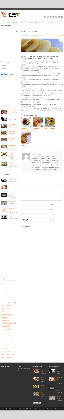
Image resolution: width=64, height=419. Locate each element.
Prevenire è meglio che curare (59, 388)
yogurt (12, 354)
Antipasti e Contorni (12, 22)
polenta (11, 339)
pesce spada (4, 339)
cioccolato (4, 293)
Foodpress (22, 9)
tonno (3, 354)
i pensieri (9, 305)
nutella (3, 332)
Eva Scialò (26, 408)
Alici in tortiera (12, 124)
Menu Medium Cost (6, 326)
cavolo (3, 290)
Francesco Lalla (43, 408)
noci (14, 329)
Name (51, 204)
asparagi (8, 283)
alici (2, 283)
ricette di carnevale (6, 351)
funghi (3, 305)
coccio (13, 296)
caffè (9, 287)
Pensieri (16, 9)
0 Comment (61, 35)
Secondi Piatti (34, 22)
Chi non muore (12, 117)
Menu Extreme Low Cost (7, 314)
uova (7, 354)
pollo (3, 342)
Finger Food (50, 22)
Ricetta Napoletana (6, 345)
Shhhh (10, 216)
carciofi (13, 287)
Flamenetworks (58, 408)
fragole (14, 302)
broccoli (3, 287)
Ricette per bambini (6, 25)
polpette (8, 342)
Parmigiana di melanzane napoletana (11, 154)
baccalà (14, 283)
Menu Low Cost (5, 320)
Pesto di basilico (12, 131)
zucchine (9, 357)
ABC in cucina (28, 9)
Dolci (43, 22)
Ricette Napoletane (36, 9)
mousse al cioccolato (6, 329)
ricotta (13, 351)
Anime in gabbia (12, 201)
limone (3, 308)
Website (52, 215)
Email (51, 209)
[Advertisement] (32, 4)
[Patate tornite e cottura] (42, 45)
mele (3, 311)
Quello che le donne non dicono (59, 379)
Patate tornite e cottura (29, 32)
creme (3, 302)
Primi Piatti (24, 22)
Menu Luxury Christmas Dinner (9, 323)
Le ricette (12, 9)
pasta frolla (9, 332)
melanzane (9, 308)
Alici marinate (11, 138)
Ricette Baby (4, 348)
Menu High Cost (5, 317)
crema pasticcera (10, 299)
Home (2, 9)
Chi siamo (7, 9)
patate (44, 35)
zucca (3, 357)
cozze (3, 299)
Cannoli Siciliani (12, 111)
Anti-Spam (53, 220)
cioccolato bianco (6, 296)
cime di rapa (9, 290)
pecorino (9, 335)
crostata (8, 302)
